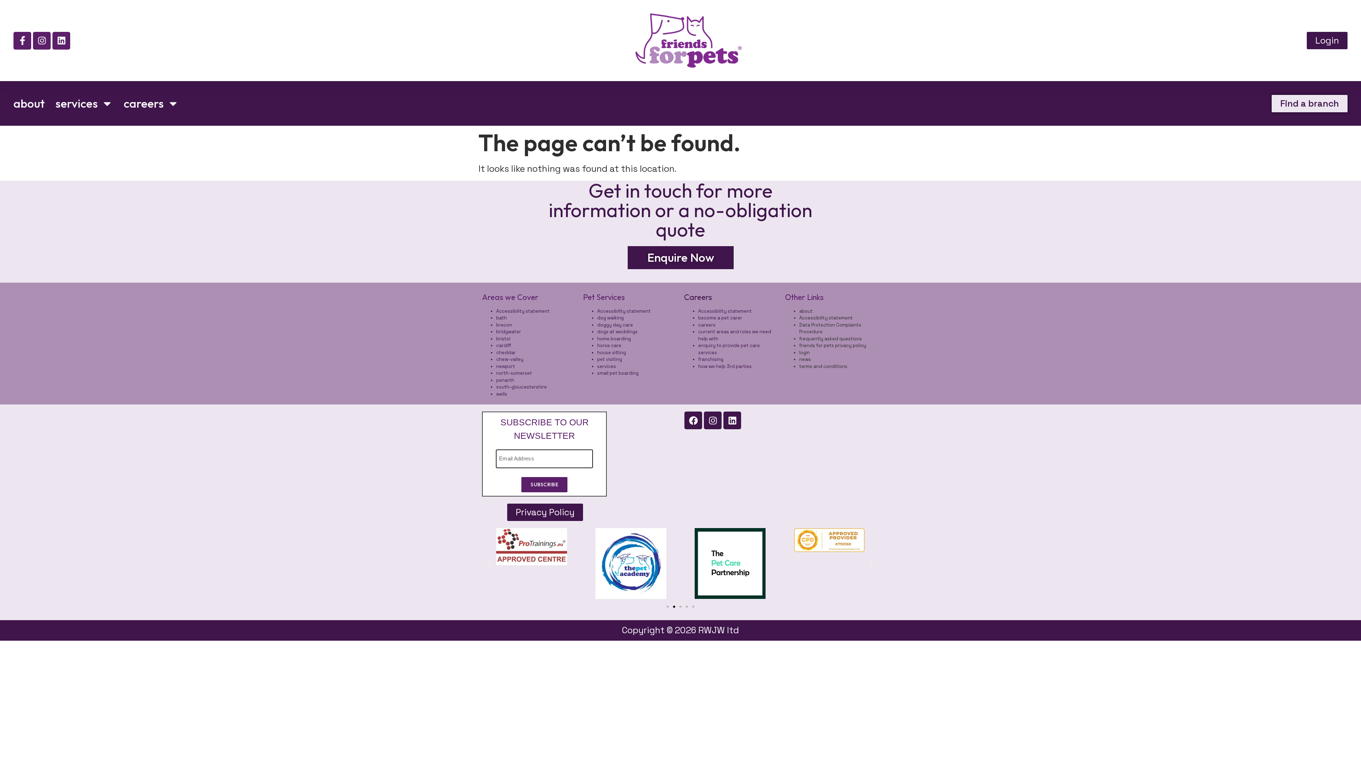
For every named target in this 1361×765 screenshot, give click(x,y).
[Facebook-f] (22, 41)
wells (501, 394)
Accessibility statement (523, 311)
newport (505, 366)
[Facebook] (693, 420)
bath (501, 318)
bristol (503, 339)
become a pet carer (720, 318)
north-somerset (514, 373)
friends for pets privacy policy (832, 345)
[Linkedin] (61, 41)
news (805, 359)
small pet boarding (618, 373)
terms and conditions (823, 366)
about (29, 103)
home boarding (614, 339)
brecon (504, 325)
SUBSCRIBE (544, 484)
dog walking (610, 318)
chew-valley (509, 359)
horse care (609, 345)
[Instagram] (42, 41)
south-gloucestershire (521, 387)
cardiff (503, 345)
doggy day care (615, 325)
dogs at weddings (617, 332)
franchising (710, 359)
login (804, 353)
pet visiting (609, 359)
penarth (505, 380)
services (76, 103)
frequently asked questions (830, 339)
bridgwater (508, 332)
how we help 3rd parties (725, 366)
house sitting (611, 353)
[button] (490, 565)
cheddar (506, 353)
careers (144, 103)
